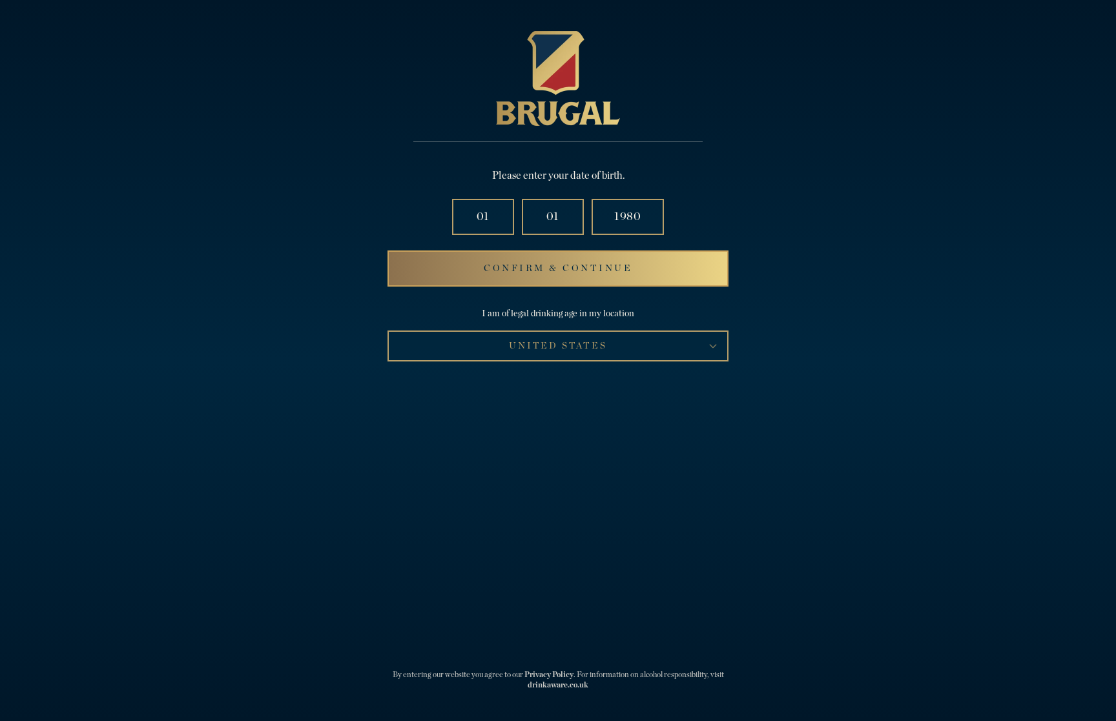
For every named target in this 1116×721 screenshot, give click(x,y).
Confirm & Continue (558, 268)
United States (557, 345)
